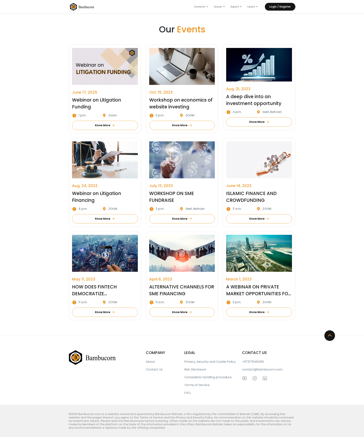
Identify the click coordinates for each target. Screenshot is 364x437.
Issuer (218, 7)
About (150, 361)
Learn (251, 7)
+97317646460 (253, 361)
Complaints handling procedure (208, 377)
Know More (102, 125)
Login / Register (280, 7)
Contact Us (154, 369)
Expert (235, 7)
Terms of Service (196, 385)
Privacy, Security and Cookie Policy (210, 361)
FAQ (187, 393)
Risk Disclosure (195, 369)
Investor (200, 7)
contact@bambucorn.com (262, 369)
